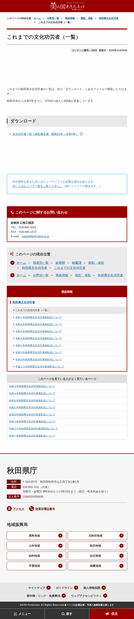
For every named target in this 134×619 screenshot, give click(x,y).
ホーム (37, 18)
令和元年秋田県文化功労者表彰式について (38, 359)
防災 (114, 614)
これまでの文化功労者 (69, 268)
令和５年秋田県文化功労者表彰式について (38, 331)
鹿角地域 (34, 535)
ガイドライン (64, 587)
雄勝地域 (95, 565)
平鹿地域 (34, 565)
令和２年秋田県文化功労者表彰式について (38, 352)
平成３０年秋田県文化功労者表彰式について (39, 366)
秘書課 (76, 263)
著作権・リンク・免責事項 (43, 595)
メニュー (24, 614)
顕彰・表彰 (96, 263)
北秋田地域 (95, 535)
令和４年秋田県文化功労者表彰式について (38, 338)
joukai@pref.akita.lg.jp (35, 236)
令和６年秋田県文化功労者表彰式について (38, 324)
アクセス (18, 508)
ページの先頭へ (126, 603)
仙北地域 (95, 555)
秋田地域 (95, 545)
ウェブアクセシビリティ (86, 595)
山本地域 (34, 545)
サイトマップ (36, 587)
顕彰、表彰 (87, 18)
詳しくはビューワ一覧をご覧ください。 (37, 186)
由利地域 (34, 555)
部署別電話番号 (45, 508)
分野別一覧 (53, 18)
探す (69, 614)
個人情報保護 (91, 587)
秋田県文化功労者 (108, 18)
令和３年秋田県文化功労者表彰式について (38, 345)
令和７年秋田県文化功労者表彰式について (38, 317)
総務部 (60, 263)
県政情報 (70, 18)
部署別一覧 (41, 263)
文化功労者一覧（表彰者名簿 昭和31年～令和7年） (45, 134)
